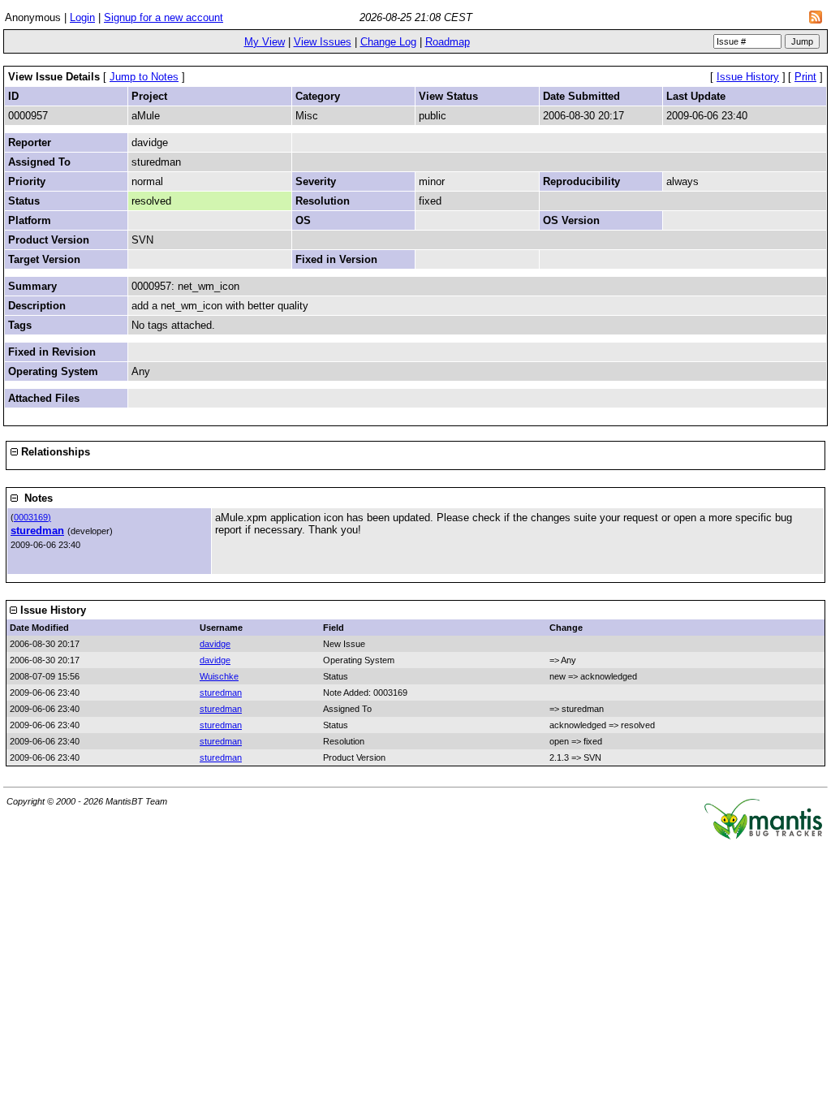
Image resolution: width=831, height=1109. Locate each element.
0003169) (32, 517)
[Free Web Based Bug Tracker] (763, 836)
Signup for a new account (163, 17)
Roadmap (447, 42)
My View (264, 42)
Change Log (388, 42)
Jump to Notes (144, 77)
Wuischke (219, 676)
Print (805, 77)
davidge (215, 644)
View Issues (322, 42)
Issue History (748, 77)
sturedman (37, 530)
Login (82, 17)
